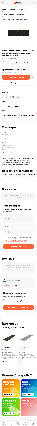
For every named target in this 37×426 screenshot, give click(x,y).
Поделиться (29, 62)
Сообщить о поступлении (20, 83)
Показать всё (7, 152)
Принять (29, 419)
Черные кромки (20, 174)
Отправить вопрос (17, 246)
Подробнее (22, 419)
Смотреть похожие (17, 77)
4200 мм (17, 106)
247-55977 (12, 58)
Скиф (4, 138)
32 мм (6, 97)
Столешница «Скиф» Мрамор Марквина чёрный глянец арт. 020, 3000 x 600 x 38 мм (27, 356)
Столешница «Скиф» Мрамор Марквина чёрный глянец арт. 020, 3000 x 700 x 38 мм (10, 356)
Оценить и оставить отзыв (19, 307)
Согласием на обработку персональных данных (17, 241)
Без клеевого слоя (10, 115)
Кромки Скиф (8, 174)
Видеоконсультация (15, 62)
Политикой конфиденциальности (13, 239)
